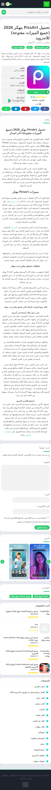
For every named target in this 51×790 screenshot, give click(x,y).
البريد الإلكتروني (43, 506)
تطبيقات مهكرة (18, 47)
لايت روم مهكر (13, 201)
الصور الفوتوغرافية (35, 23)
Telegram (15, 109)
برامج (29, 47)
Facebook (44, 109)
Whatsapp (6, 109)
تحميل (36, 92)
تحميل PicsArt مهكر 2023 (20, 596)
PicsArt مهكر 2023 (41, 596)
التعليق (46, 462)
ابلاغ (37, 104)
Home (46, 23)
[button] (3, 12)
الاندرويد (14, 227)
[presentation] (48, 561)
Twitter (35, 109)
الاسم (47, 494)
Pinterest (25, 109)
